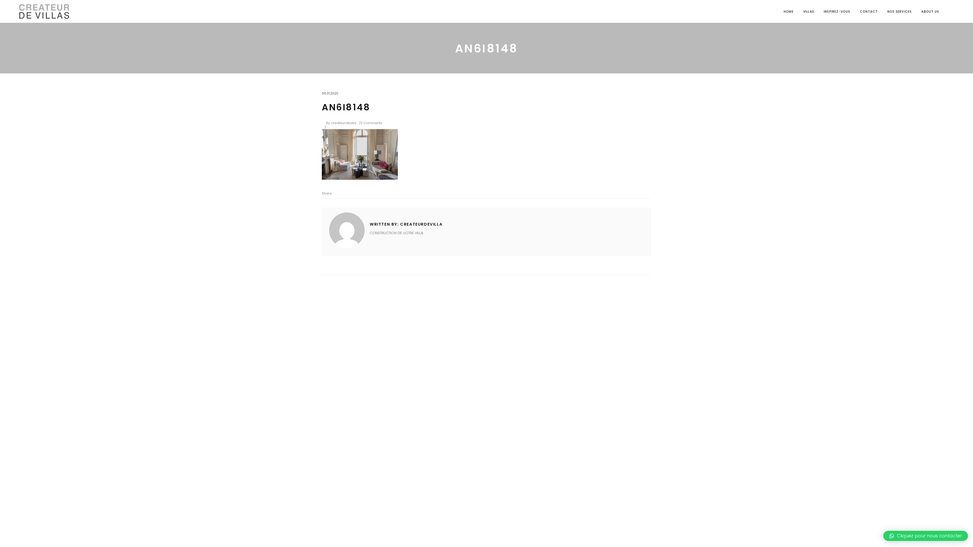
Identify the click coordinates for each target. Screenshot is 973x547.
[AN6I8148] (347, 230)
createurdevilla (343, 123)
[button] (925, 536)
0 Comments (371, 123)
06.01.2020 (330, 93)
